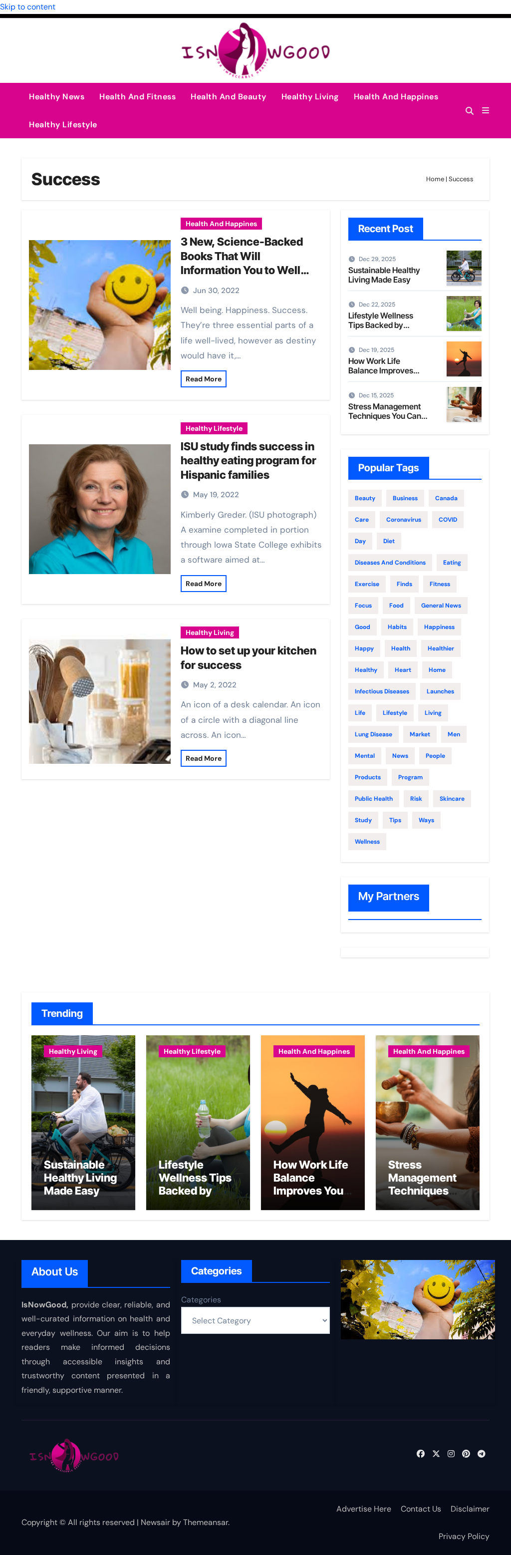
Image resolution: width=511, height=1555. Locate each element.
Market (420, 734)
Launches (440, 691)
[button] (486, 110)
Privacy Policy (464, 1536)
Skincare (452, 799)
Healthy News (56, 96)
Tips (395, 820)
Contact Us (421, 1509)
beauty (365, 498)
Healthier (441, 648)
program (410, 777)
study (363, 820)
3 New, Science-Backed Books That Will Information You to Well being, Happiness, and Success (242, 270)
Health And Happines (396, 96)
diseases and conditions (390, 563)
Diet (389, 541)
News (400, 756)
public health (374, 799)
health (400, 648)
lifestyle (395, 713)
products (368, 777)
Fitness (440, 584)
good (362, 627)
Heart (403, 670)
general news (441, 606)
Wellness (367, 842)
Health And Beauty (228, 96)
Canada (446, 498)
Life (360, 713)
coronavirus (403, 520)
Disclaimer (470, 1509)
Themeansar (205, 1522)
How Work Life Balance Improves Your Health (380, 370)
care (362, 520)
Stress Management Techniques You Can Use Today (384, 415)
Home (435, 179)
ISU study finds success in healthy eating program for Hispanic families (248, 460)
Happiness (439, 627)
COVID (448, 520)
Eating (452, 563)
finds (404, 584)
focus (363, 606)
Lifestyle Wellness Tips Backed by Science (380, 325)
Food (396, 606)
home (437, 670)
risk (416, 799)
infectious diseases (382, 691)
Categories (201, 1299)
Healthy (366, 670)
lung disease (373, 734)
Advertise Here (363, 1509)
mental (365, 756)
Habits (397, 627)
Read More (204, 378)
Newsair (155, 1522)
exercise (367, 584)
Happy (364, 648)
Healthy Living (310, 96)
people (435, 756)
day (360, 541)
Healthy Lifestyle (63, 124)
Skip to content (27, 6)
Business (405, 498)
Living (433, 713)
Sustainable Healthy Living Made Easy (384, 275)
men (454, 734)
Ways (426, 820)
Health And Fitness (137, 96)
